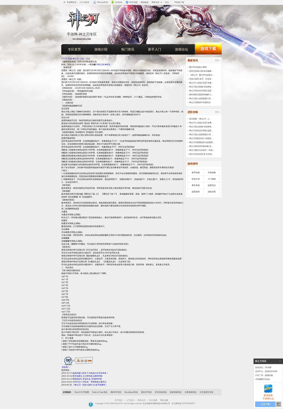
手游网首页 (71, 2)
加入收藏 (153, 400)
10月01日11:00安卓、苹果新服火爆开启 (89, 382)
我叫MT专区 (116, 392)
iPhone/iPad (102, 2)
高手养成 (196, 185)
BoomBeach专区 (131, 392)
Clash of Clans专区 (99, 392)
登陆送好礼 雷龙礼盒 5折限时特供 (87, 379)
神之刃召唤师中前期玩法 (200, 102)
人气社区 (130, 400)
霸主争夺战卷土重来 (198, 67)
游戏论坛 (181, 49)
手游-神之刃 (73, 59)
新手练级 (196, 172)
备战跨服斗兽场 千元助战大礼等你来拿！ (90, 373)
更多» (217, 60)
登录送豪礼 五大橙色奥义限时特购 (87, 376)
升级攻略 (212, 172)
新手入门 (154, 49)
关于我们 (119, 400)
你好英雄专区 (176, 392)
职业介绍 (196, 179)
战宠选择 (196, 192)
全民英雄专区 (191, 392)
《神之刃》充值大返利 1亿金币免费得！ (89, 385)
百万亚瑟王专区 (206, 392)
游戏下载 (208, 48)
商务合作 (142, 400)
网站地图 (164, 400)
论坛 (167, 2)
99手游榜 (133, 2)
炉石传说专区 (161, 392)
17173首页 (84, 2)
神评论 (107, 64)
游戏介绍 (100, 49)
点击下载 (265, 404)
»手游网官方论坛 (262, 379)
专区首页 (74, 49)
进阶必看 (212, 192)
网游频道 (145, 2)
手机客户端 (179, 2)
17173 (63, 59)
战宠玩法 (212, 185)
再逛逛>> (66, 367)
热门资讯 (127, 49)
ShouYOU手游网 (82, 392)
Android (118, 2)
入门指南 (212, 179)
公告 (82, 59)
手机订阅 (100, 64)
